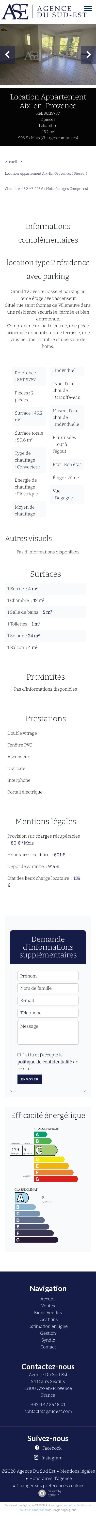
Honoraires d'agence (50, 1478)
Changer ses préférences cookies (50, 1485)
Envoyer (30, 1079)
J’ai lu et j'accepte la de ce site (47, 1061)
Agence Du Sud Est (48, 1374)
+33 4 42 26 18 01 (48, 1404)
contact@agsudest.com (48, 1411)
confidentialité (75, 1505)
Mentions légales (77, 1471)
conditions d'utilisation (34, 1510)
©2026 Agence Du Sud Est (28, 1471)
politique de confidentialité (44, 1061)
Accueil (11, 162)
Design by (54, 1493)
